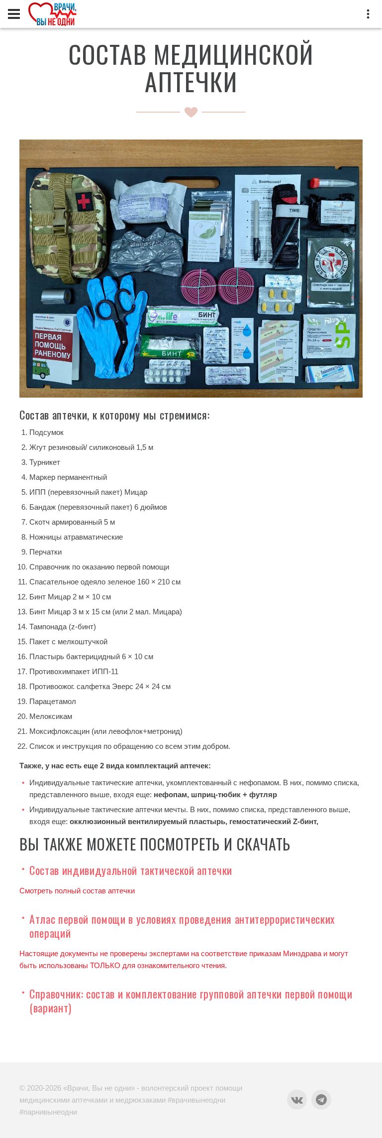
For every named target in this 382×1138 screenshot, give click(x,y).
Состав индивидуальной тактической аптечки (130, 870)
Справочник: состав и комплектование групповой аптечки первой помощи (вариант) (190, 1001)
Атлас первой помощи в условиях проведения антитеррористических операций (182, 926)
